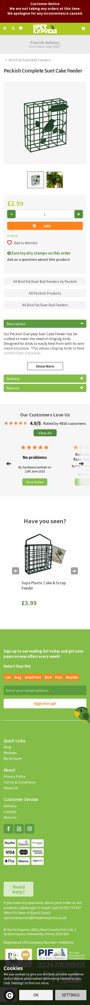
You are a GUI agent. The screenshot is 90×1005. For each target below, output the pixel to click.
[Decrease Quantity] (11, 214)
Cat (8, 677)
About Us (11, 787)
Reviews (10, 752)
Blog (7, 746)
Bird (48, 677)
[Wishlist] (21, 28)
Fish (58, 677)
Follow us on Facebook (8, 829)
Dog (17, 677)
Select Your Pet (17, 666)
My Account (13, 758)
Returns (10, 817)
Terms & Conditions (20, 782)
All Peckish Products (45, 293)
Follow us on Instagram (29, 829)
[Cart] (83, 28)
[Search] (13, 28)
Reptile (72, 677)
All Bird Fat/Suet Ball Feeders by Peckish (45, 281)
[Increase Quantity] (78, 214)
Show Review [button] (35, 482)
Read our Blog (19, 829)
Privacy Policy (14, 776)
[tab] (45, 324)
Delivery (10, 805)
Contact (10, 811)
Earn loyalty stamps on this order (41, 253)
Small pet (33, 677)
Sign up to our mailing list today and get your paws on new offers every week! (44, 653)
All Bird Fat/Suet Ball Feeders (45, 304)
